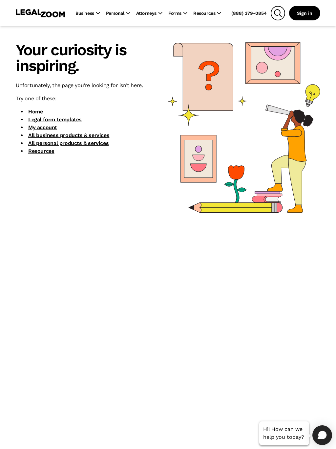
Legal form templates (55, 119)
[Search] (278, 13)
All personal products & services (68, 143)
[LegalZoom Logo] (40, 13)
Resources (41, 151)
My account (42, 127)
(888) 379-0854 (249, 13)
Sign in (304, 13)
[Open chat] (322, 435)
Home (35, 111)
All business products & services (68, 135)
